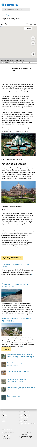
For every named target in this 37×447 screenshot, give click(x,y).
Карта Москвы (24, 418)
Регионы (4, 418)
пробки (29, 28)
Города (4, 415)
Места (4, 421)
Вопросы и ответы (8, 433)
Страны (4, 412)
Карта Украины (24, 415)
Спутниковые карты (26, 437)
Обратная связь (7, 430)
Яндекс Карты (7, 436)
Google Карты (6, 439)
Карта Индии (5, 15)
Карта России (24, 412)
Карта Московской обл (27, 424)
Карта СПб (23, 421)
